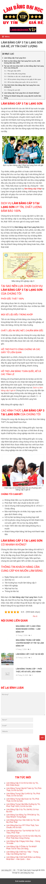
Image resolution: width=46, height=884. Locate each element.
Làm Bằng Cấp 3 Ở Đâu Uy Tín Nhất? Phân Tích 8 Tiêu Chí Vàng (21, 847)
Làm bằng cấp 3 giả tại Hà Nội (30, 654)
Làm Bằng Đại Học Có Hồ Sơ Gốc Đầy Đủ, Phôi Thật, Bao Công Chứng (23, 837)
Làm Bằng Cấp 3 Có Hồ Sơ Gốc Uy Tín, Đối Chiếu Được (22, 784)
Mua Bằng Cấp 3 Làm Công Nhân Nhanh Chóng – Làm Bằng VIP (28, 629)
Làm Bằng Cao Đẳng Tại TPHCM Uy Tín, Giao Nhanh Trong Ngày (23, 816)
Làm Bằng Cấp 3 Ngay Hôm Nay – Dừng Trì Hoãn (23, 842)
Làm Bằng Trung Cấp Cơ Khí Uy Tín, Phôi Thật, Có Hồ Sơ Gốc (23, 794)
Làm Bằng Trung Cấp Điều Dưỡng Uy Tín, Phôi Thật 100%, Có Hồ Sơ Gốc (23, 805)
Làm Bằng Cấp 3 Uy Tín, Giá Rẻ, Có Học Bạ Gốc (22, 810)
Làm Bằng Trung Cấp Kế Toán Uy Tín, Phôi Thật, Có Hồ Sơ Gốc (23, 789)
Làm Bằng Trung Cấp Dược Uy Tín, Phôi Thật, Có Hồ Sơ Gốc (22, 800)
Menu (7, 36)
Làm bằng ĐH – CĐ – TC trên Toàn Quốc (16, 870)
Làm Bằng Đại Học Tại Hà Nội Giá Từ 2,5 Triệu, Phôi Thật (23, 831)
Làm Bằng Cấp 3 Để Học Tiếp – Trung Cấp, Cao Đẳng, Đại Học (22, 853)
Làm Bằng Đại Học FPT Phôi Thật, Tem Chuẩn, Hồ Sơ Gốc (22, 826)
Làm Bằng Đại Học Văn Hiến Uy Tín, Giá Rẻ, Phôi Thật (22, 821)
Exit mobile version (23, 881)
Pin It (35, 616)
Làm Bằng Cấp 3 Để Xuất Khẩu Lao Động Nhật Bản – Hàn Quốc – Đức (23, 858)
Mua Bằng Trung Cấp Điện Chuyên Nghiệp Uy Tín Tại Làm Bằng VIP (30, 643)
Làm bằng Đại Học (27, 873)
